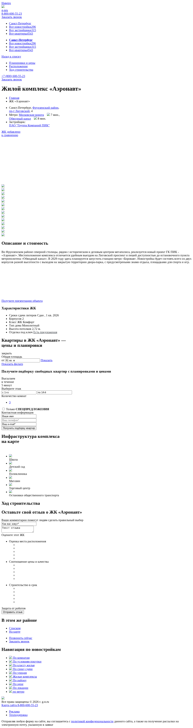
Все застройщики (22, 30)
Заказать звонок (12, 17)
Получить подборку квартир (19, 428)
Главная (14, 97)
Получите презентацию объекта (22, 300)
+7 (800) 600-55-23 (13, 76)
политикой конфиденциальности (92, 721)
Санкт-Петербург (20, 23)
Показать (46, 360)
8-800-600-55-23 (12, 13)
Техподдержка (18, 715)
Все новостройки (22, 26)
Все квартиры (21, 33)
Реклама (14, 711)
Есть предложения (45, 332)
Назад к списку (11, 56)
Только (27, 409)
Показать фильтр (12, 364)
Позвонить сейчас (20, 638)
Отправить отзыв (12, 612)
